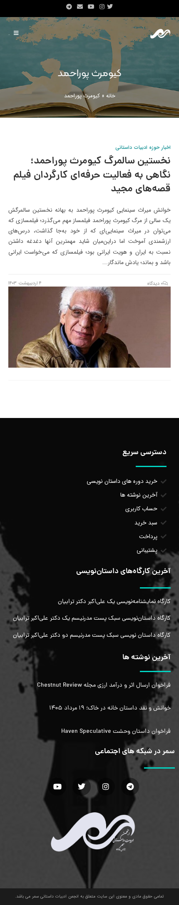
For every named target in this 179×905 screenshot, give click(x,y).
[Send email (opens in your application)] (80, 7)
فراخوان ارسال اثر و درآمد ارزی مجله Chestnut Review (104, 685)
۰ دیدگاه (155, 283)
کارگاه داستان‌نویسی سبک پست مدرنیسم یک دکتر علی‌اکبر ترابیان (92, 618)
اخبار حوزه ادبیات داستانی (143, 147)
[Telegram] (130, 787)
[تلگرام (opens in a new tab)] (69, 7)
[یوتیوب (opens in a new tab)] (91, 7)
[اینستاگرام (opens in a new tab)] (102, 7)
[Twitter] (81, 787)
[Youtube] (57, 787)
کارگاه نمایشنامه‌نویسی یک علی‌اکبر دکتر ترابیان (114, 601)
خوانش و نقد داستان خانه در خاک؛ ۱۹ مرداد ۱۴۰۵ (110, 708)
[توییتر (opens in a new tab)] (111, 7)
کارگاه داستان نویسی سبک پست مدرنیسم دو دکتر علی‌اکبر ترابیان (92, 635)
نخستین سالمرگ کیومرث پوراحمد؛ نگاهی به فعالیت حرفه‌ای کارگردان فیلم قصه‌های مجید (92, 175)
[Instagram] (106, 787)
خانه (110, 95)
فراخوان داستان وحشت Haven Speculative (116, 731)
